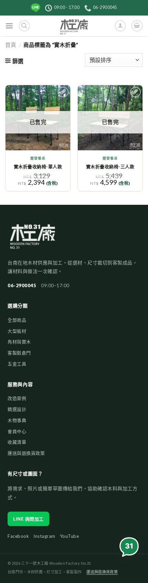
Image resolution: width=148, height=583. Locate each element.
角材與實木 (19, 341)
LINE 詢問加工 (28, 519)
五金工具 (17, 363)
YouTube (69, 536)
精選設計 (17, 409)
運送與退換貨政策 (26, 453)
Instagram (44, 536)
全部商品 (17, 320)
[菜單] (9, 26)
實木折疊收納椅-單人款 (38, 166)
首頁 (10, 45)
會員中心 (17, 431)
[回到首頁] (32, 240)
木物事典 (17, 420)
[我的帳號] (120, 25)
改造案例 (17, 398)
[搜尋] (24, 25)
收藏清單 (17, 442)
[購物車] (136, 25)
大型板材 (17, 331)
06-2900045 (22, 285)
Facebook (18, 536)
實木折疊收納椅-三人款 (110, 166)
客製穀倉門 (19, 352)
